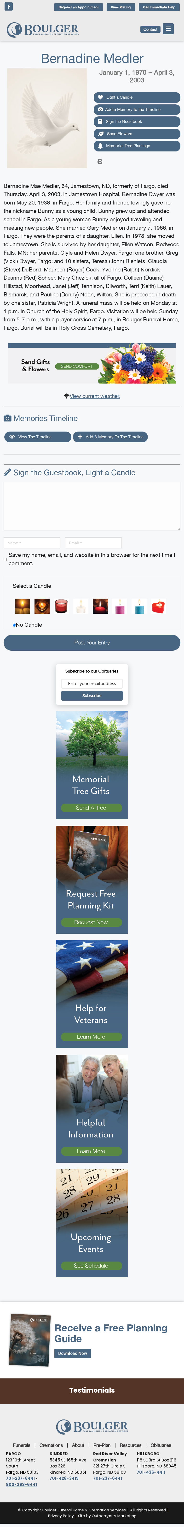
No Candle (29, 624)
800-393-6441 (21, 1484)
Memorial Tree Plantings (127, 145)
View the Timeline (34, 436)
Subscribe (92, 695)
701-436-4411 (151, 1472)
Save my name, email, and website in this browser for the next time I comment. (92, 559)
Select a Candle (32, 586)
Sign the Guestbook (123, 121)
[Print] (100, 161)
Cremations (51, 1445)
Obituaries (161, 1445)
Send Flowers (119, 133)
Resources (131, 1445)
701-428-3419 (64, 1478)
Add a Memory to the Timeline (133, 109)
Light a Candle (118, 97)
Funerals (21, 1445)
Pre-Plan (102, 1445)
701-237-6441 (20, 1478)
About (78, 1445)
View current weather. (95, 396)
